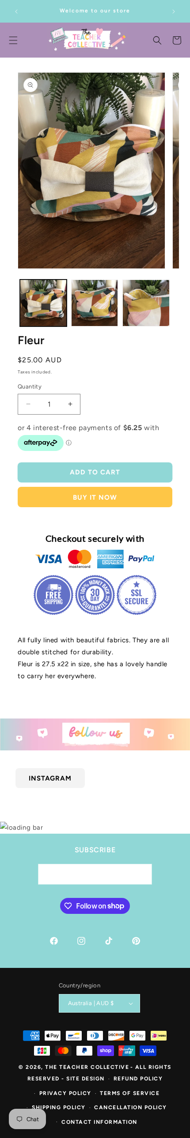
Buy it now (95, 497)
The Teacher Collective (87, 1067)
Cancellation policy (130, 1107)
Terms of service (130, 1093)
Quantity (30, 386)
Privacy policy (65, 1093)
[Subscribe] (142, 874)
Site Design (85, 1079)
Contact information (99, 1122)
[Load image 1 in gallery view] (43, 303)
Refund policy (138, 1079)
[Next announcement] (173, 11)
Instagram (50, 778)
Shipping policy (59, 1107)
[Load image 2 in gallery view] (94, 303)
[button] (157, 40)
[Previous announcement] (16, 11)
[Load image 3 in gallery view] (145, 303)
